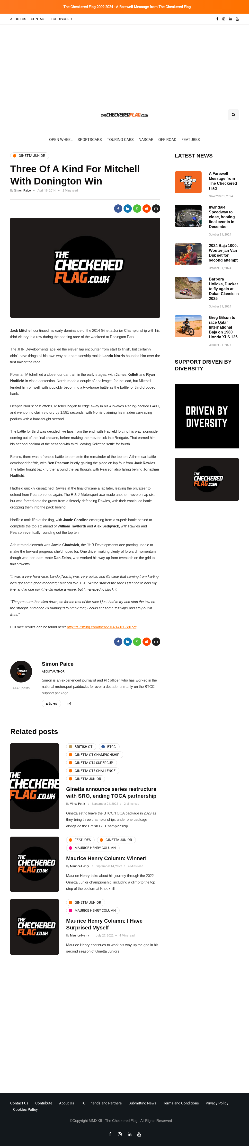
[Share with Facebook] (118, 208)
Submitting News (142, 1103)
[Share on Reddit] (146, 208)
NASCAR (146, 139)
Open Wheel (61, 139)
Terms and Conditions (181, 1103)
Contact (38, 19)
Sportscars (90, 139)
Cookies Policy (25, 1109)
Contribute (43, 1103)
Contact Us (19, 1103)
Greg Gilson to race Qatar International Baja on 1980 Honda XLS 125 (223, 327)
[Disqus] (85, 1025)
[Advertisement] (124, 61)
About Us (18, 19)
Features (190, 139)
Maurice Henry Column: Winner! (106, 858)
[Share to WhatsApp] (137, 208)
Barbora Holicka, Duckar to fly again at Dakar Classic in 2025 (224, 289)
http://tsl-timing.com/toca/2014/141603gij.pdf (101, 627)
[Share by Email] (156, 208)
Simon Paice (22, 190)
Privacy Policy (217, 1103)
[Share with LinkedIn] (128, 208)
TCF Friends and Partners (101, 1103)
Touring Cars (120, 139)
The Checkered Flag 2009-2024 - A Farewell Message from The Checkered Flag (127, 7)
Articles (51, 703)
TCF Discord (61, 19)
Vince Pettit (77, 803)
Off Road (167, 139)
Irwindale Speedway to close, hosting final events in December (222, 217)
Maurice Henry (79, 866)
